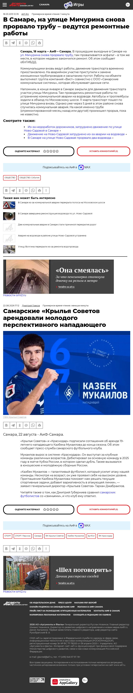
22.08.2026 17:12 (11, 305)
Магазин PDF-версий (85, 603)
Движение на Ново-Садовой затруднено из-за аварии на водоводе (76, 134)
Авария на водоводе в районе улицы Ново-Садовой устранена (52, 235)
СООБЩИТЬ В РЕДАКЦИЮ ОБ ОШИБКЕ (92, 615)
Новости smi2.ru (14, 295)
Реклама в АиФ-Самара (90, 607)
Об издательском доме (42, 603)
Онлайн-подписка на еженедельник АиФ (52, 607)
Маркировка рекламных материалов (50, 615)
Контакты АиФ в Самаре (107, 611)
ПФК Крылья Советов (14, 417)
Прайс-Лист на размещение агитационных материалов (60, 611)
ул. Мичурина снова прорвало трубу (46, 55)
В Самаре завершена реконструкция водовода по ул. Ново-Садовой (55, 213)
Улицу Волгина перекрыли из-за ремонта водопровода (48, 246)
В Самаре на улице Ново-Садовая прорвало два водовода (69, 137)
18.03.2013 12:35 (11, 14)
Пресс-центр (65, 603)
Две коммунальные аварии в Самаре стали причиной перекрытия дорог (57, 224)
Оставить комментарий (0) (103, 151)
